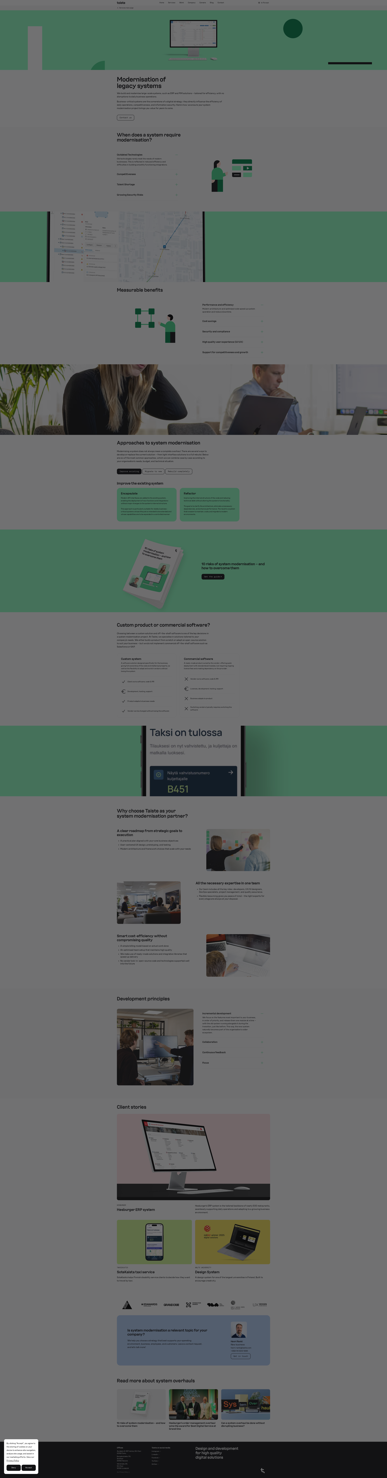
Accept (28, 1468)
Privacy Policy (13, 1461)
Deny (13, 1468)
